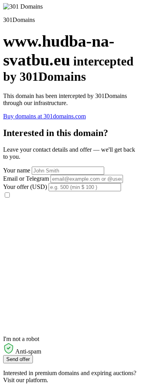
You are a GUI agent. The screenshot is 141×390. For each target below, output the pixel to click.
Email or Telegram (26, 178)
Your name (16, 170)
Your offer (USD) (25, 186)
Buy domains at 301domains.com (44, 116)
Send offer (18, 359)
